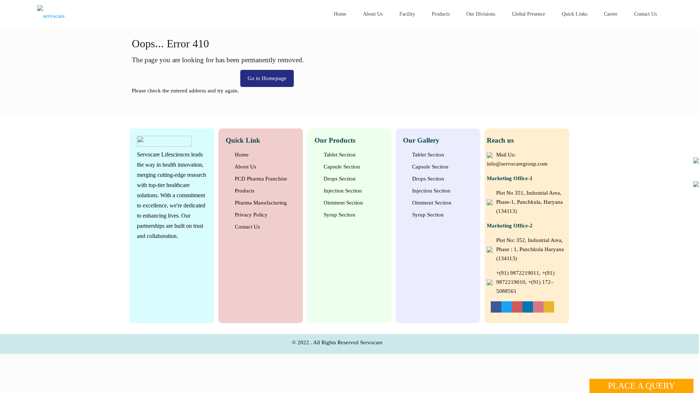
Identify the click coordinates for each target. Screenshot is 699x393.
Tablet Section (339, 155)
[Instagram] (549, 307)
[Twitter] (506, 307)
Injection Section (342, 191)
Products (243, 191)
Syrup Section (338, 215)
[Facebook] (496, 307)
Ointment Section (342, 203)
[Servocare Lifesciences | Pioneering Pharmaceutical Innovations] (88, 15)
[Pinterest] (538, 307)
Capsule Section (341, 167)
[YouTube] (517, 307)
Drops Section (339, 179)
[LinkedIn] (528, 307)
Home (241, 155)
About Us (244, 167)
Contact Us (246, 227)
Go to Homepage (267, 78)
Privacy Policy (250, 215)
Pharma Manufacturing (260, 203)
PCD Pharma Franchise (260, 179)
